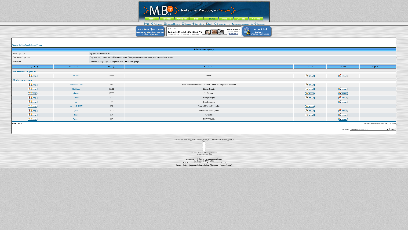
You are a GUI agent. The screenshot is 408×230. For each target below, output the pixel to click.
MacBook (167, 19)
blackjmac (76, 89)
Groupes (187, 24)
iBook (196, 19)
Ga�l (185, 165)
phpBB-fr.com (208, 154)
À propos (256, 19)
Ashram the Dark (76, 85)
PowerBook (181, 19)
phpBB (199, 153)
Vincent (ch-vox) (205, 163)
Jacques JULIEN (76, 106)
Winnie (76, 119)
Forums (211, 19)
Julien (206, 165)
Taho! (76, 115)
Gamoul (76, 97)
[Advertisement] (204, 39)
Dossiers (241, 19)
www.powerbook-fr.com (195, 159)
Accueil (152, 19)
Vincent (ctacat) (226, 165)
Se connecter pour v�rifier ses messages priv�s (235, 24)
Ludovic (195, 163)
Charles (216, 163)
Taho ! (223, 163)
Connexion (261, 24)
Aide (147, 24)
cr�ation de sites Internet (224, 166)
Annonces (226, 19)
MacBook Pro (193, 166)
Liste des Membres (173, 24)
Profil (210, 24)
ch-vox (76, 93)
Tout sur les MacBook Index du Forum (27, 45)
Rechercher (158, 24)
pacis (76, 110)
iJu (76, 102)
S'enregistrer (199, 24)
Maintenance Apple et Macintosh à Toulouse (209, 166)
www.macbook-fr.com (214, 159)
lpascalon (76, 76)
